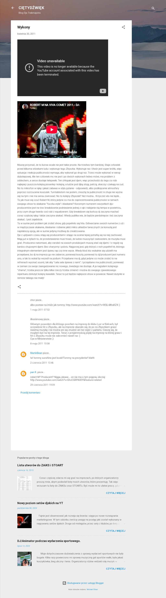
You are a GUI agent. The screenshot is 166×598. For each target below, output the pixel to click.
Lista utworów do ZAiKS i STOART (40, 465)
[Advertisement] (144, 69)
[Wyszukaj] (153, 9)
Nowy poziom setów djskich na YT (40, 503)
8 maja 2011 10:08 (40, 343)
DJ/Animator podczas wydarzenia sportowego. (49, 541)
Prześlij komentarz (30, 392)
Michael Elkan (92, 589)
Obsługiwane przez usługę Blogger (85, 583)
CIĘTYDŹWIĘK (31, 8)
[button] (123, 27)
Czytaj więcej (115, 493)
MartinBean (36, 353)
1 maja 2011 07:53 (40, 309)
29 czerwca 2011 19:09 (42, 384)
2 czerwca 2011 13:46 (41, 362)
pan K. (33, 372)
